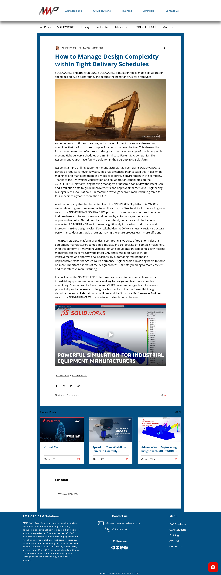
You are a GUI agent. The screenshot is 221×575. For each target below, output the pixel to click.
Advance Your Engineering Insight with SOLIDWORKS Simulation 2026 (159, 449)
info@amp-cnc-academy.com (122, 523)
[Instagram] (122, 547)
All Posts (45, 27)
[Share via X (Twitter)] (63, 385)
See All (178, 411)
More (166, 27)
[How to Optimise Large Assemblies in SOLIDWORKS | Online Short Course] (110, 429)
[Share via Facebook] (56, 385)
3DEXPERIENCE (146, 27)
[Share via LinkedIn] (71, 385)
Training (174, 535)
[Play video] (110, 334)
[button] (73, 11)
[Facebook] (126, 547)
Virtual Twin (52, 447)
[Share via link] (78, 385)
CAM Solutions (177, 529)
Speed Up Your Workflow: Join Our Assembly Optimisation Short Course (109, 449)
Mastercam (122, 27)
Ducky (85, 27)
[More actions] (164, 47)
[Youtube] (117, 547)
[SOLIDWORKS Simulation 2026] (159, 429)
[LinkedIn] (113, 547)
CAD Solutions (177, 524)
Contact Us (176, 546)
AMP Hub (174, 541)
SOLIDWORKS (66, 27)
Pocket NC (102, 27)
